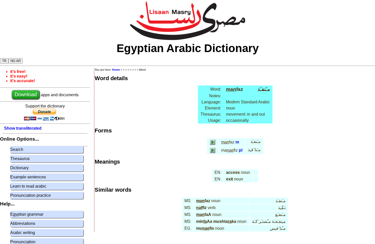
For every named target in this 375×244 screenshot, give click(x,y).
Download (26, 94)
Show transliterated (23, 128)
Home (116, 69)
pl (240, 150)
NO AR (15, 61)
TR (4, 61)
